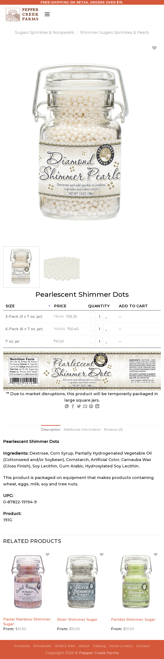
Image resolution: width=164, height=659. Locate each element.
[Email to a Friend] (85, 406)
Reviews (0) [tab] (113, 429)
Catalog (99, 646)
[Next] (160, 595)
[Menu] (47, 14)
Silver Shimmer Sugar (77, 619)
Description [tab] (50, 429)
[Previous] (3, 595)
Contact (143, 646)
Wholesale (42, 646)
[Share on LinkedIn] (97, 406)
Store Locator (121, 646)
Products (22, 646)
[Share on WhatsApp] (67, 406)
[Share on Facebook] (73, 406)
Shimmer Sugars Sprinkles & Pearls (114, 32)
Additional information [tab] (82, 429)
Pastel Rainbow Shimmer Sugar (27, 621)
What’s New (65, 646)
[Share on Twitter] (79, 406)
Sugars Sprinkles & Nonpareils (44, 32)
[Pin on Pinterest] (91, 406)
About (84, 646)
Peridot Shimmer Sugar (133, 619)
